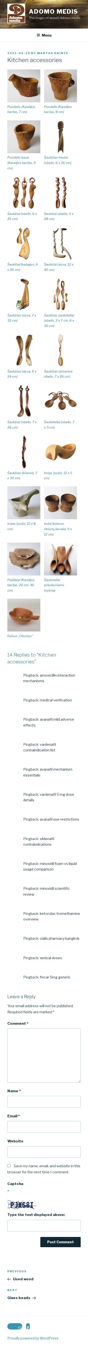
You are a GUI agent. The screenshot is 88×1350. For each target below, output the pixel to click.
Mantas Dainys (52, 53)
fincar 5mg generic (55, 977)
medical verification (56, 700)
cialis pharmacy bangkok (59, 938)
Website (15, 1141)
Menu (47, 35)
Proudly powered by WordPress (32, 1338)
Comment (17, 1023)
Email (13, 1116)
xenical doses (51, 958)
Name (14, 1091)
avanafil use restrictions (59, 819)
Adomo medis (53, 11)
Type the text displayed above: (36, 1215)
